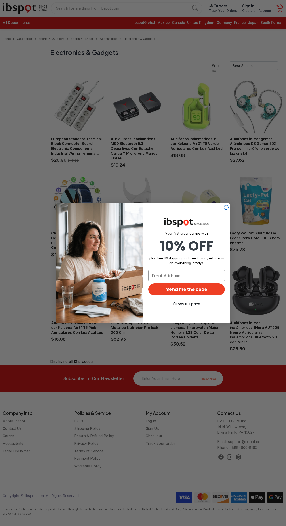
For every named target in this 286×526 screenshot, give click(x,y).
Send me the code (186, 289)
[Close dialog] (226, 207)
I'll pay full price (186, 304)
